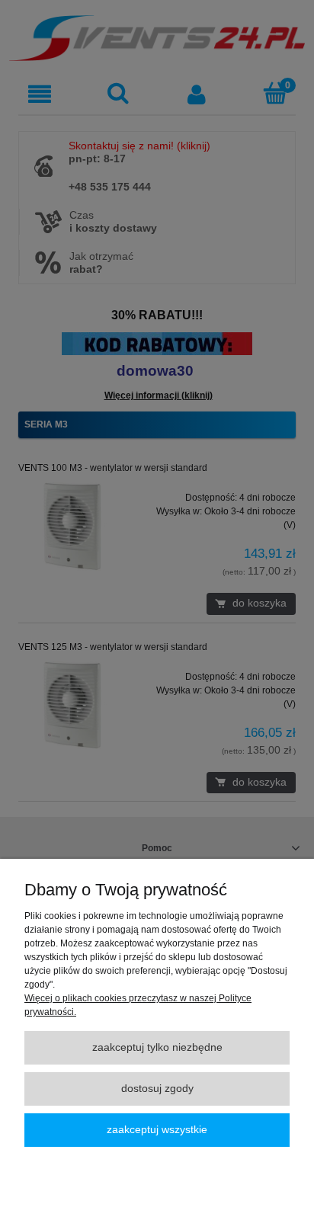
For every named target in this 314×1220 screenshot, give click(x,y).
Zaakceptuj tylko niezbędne (157, 1047)
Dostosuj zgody (157, 1088)
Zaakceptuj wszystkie (157, 1129)
